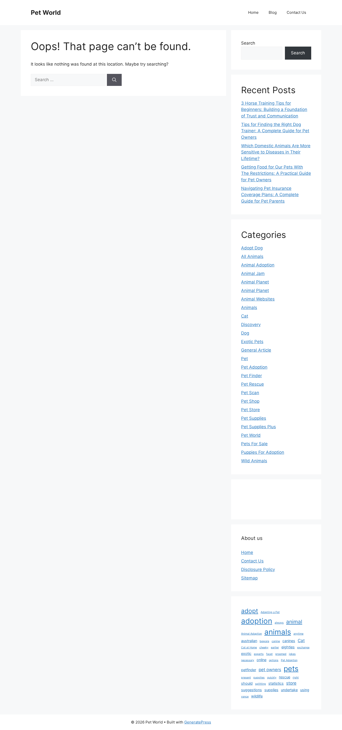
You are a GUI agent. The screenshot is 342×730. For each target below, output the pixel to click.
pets (291, 668)
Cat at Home (249, 647)
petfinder (248, 670)
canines (288, 641)
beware (264, 641)
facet (269, 654)
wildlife (257, 696)
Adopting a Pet (270, 612)
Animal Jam (253, 273)
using (304, 690)
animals (277, 632)
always (279, 622)
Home (253, 12)
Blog (273, 12)
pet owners (270, 669)
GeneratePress (197, 722)
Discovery (251, 324)
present (246, 677)
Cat (244, 316)
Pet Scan (250, 392)
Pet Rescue (252, 384)
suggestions (251, 690)
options (273, 660)
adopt (249, 611)
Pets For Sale (254, 443)
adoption (256, 621)
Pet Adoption (254, 367)
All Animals (252, 256)
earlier (275, 647)
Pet (244, 358)
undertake (289, 690)
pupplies (259, 677)
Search (248, 43)
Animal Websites (258, 299)
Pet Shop (250, 401)
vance (245, 696)
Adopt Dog (252, 247)
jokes (292, 654)
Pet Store (250, 409)
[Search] (114, 80)
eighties (288, 647)
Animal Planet (255, 281)
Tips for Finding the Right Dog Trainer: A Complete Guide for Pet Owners (275, 131)
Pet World (46, 12)
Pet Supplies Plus (258, 426)
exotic (246, 653)
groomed (280, 654)
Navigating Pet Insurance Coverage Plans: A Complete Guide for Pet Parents (270, 195)
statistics (276, 683)
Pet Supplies (253, 418)
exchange (303, 647)
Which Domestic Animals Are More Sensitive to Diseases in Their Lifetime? (275, 152)
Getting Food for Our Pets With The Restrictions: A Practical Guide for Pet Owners (276, 173)
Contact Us (296, 12)
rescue (284, 677)
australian (249, 641)
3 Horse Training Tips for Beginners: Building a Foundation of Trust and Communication (274, 109)
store (291, 683)
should (247, 683)
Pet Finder (251, 375)
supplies (271, 690)
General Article (256, 350)
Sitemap (249, 577)
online (261, 660)
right (296, 677)
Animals (249, 307)
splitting (260, 683)
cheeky (263, 647)
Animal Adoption (257, 264)
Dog (245, 333)
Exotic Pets (252, 341)
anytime (298, 633)
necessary (247, 660)
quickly (271, 677)
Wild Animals (254, 460)
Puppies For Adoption (262, 452)
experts (259, 654)
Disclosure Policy (258, 569)
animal (294, 622)
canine (276, 641)
